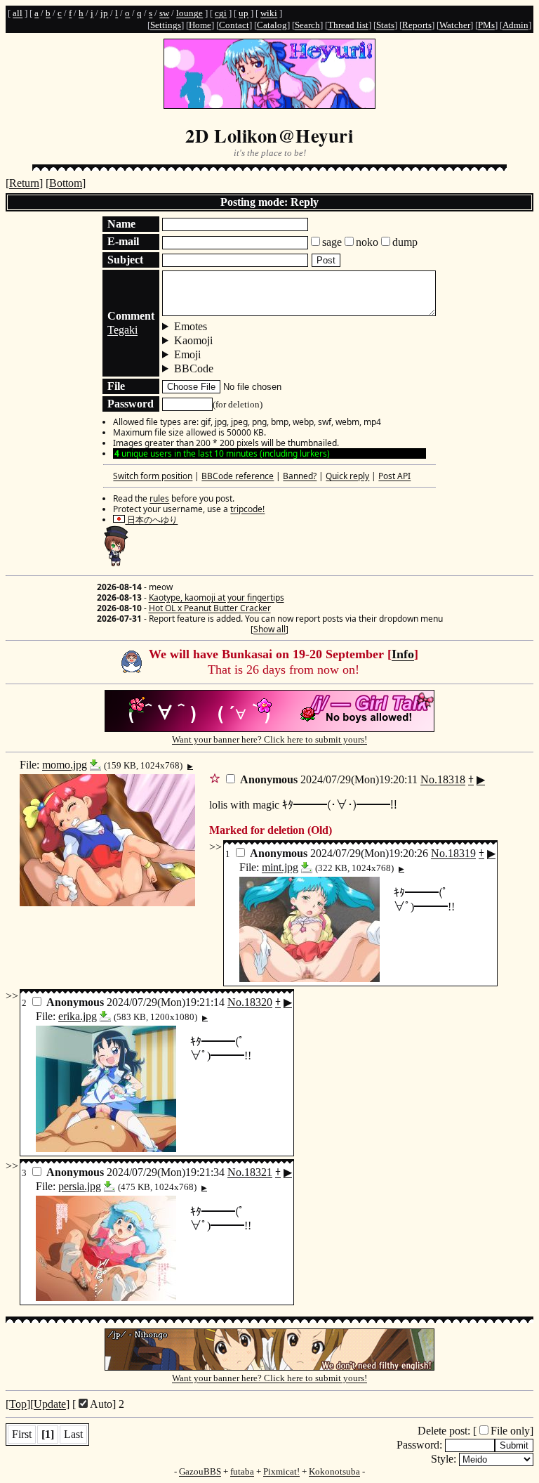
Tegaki (122, 330)
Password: (421, 1445)
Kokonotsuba (334, 1471)
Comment (130, 316)
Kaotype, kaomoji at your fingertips (216, 597)
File (116, 386)
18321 (258, 1172)
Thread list (348, 25)
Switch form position (152, 476)
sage (332, 242)
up (243, 13)
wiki (268, 13)
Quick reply (347, 476)
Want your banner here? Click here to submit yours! (269, 739)
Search (307, 25)
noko (367, 242)
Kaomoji (193, 340)
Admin (515, 25)
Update (50, 1404)
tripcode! (247, 509)
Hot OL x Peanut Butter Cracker (210, 608)
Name (121, 224)
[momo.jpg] (95, 765)
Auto (101, 1404)
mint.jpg (280, 867)
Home (200, 25)
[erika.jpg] (105, 1016)
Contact (234, 25)
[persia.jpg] (109, 1186)
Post (326, 260)
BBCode (193, 368)
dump (405, 242)
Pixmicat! (281, 1471)
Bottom (65, 183)
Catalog (272, 25)
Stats (385, 25)
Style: (445, 1459)
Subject (125, 260)
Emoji (187, 354)
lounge (189, 13)
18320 (258, 1002)
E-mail (123, 241)
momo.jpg (64, 765)
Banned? (300, 476)
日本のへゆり (151, 519)
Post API (394, 476)
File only (510, 1431)
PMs (486, 25)
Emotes (190, 326)
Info (403, 654)
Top (18, 1404)
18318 (451, 779)
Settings (165, 25)
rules (159, 498)
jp (104, 13)
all (17, 13)
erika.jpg (77, 1016)
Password (130, 404)
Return (24, 183)
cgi (221, 13)
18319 (462, 853)
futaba (242, 1471)
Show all (269, 629)
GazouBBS (200, 1471)
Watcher (454, 25)
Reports (417, 25)
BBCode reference (237, 476)
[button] (214, 777)
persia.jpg (79, 1186)
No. (428, 779)
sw (164, 13)
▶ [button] (190, 766)
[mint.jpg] (306, 867)
